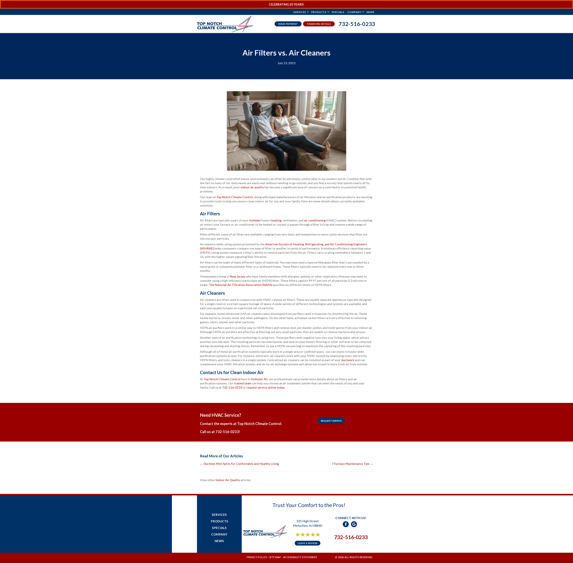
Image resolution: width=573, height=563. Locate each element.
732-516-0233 (232, 387)
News (371, 12)
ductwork (347, 360)
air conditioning (315, 220)
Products (318, 12)
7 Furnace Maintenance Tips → (352, 463)
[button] (308, 12)
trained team (243, 383)
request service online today (265, 387)
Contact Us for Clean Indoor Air (232, 372)
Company (354, 12)
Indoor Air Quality (227, 480)
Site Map (275, 557)
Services (299, 12)
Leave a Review (308, 543)
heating (276, 220)
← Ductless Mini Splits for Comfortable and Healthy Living (239, 463)
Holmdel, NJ (259, 379)
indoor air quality (252, 187)
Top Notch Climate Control (234, 197)
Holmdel (255, 220)
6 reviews (310, 537)
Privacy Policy (257, 557)
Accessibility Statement (300, 557)
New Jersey (237, 276)
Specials (338, 12)
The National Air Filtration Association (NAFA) (240, 284)
